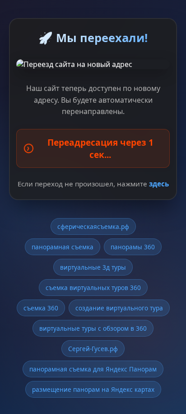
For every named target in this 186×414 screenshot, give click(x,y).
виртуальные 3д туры (93, 267)
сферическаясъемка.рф (93, 226)
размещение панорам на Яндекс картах (93, 389)
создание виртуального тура (119, 308)
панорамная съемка (62, 247)
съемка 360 (40, 308)
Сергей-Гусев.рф (93, 348)
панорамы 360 (133, 247)
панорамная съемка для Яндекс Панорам (93, 369)
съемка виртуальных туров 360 (93, 287)
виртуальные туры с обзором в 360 (93, 328)
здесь (159, 183)
